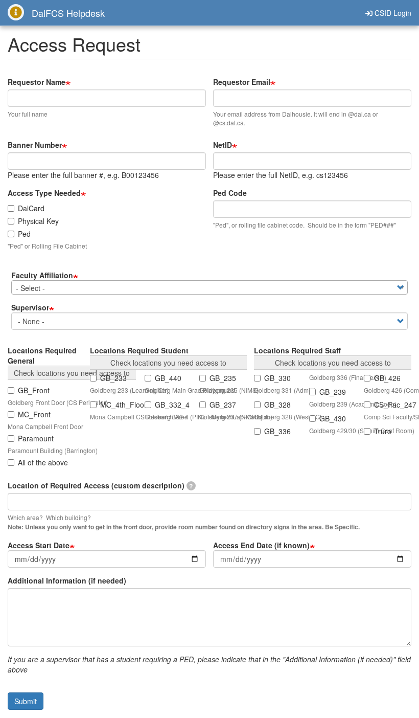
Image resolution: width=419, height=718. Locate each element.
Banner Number (35, 145)
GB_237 (223, 404)
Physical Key (38, 221)
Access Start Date (38, 545)
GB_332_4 (172, 404)
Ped (24, 234)
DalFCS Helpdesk (68, 12)
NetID (222, 145)
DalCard (31, 208)
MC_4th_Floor (118, 404)
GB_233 (113, 378)
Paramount (36, 438)
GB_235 (223, 378)
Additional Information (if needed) (67, 580)
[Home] (20, 12)
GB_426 (387, 378)
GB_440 (168, 378)
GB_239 (332, 392)
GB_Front (34, 390)
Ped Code (230, 193)
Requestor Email (241, 82)
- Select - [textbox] (30, 288)
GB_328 (277, 404)
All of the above (43, 462)
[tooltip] (191, 485)
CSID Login (392, 13)
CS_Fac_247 (392, 404)
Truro (382, 431)
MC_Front (34, 414)
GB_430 (332, 418)
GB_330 (277, 378)
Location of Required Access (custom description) (100, 485)
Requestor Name (36, 82)
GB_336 (277, 431)
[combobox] (209, 287)
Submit (25, 701)
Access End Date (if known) (261, 545)
